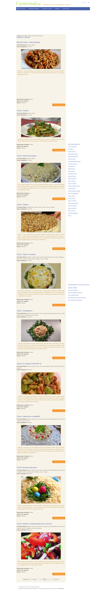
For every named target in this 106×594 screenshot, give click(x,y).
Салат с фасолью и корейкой (28, 416)
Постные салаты (71, 159)
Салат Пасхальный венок (27, 467)
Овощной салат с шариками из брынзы (77, 297)
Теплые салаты (71, 171)
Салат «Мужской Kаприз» (27, 156)
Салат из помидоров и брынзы (75, 292)
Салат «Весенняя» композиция (75, 300)
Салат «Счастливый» (72, 290)
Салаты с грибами (72, 178)
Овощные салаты (72, 176)
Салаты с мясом (71, 181)
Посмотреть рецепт (59, 105)
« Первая (34, 579)
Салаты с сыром (71, 210)
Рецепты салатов (21, 8)
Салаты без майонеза (73, 213)
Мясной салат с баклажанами (28, 42)
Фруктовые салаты (72, 163)
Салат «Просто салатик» (26, 254)
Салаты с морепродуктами (74, 191)
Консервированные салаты (74, 161)
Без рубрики (71, 149)
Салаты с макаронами (73, 193)
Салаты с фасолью (72, 200)
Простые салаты (71, 151)
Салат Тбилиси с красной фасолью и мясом (34, 524)
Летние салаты (71, 166)
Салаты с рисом (71, 195)
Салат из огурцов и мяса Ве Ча (29, 363)
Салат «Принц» (23, 204)
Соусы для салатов (72, 146)
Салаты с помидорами (73, 203)
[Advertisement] (53, 22)
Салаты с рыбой (71, 188)
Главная (19, 35)
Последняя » (56, 579)
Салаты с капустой (72, 205)
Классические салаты (73, 154)
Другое (69, 215)
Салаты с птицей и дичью (74, 186)
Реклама (57, 8)
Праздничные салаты (73, 156)
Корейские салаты (72, 173)
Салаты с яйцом (71, 198)
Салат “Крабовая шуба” (73, 295)
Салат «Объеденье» (25, 311)
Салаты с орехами (72, 208)
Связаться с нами (47, 8)
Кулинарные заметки (34, 8)
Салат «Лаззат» (23, 110)
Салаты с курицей (72, 183)
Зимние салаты (71, 168)
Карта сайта (66, 8)
